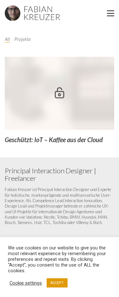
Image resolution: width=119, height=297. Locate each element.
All (7, 39)
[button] (110, 13)
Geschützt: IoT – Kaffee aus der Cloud (54, 139)
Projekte (22, 39)
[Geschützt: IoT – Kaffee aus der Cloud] (59, 93)
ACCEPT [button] (57, 283)
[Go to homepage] (32, 13)
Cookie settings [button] (26, 283)
